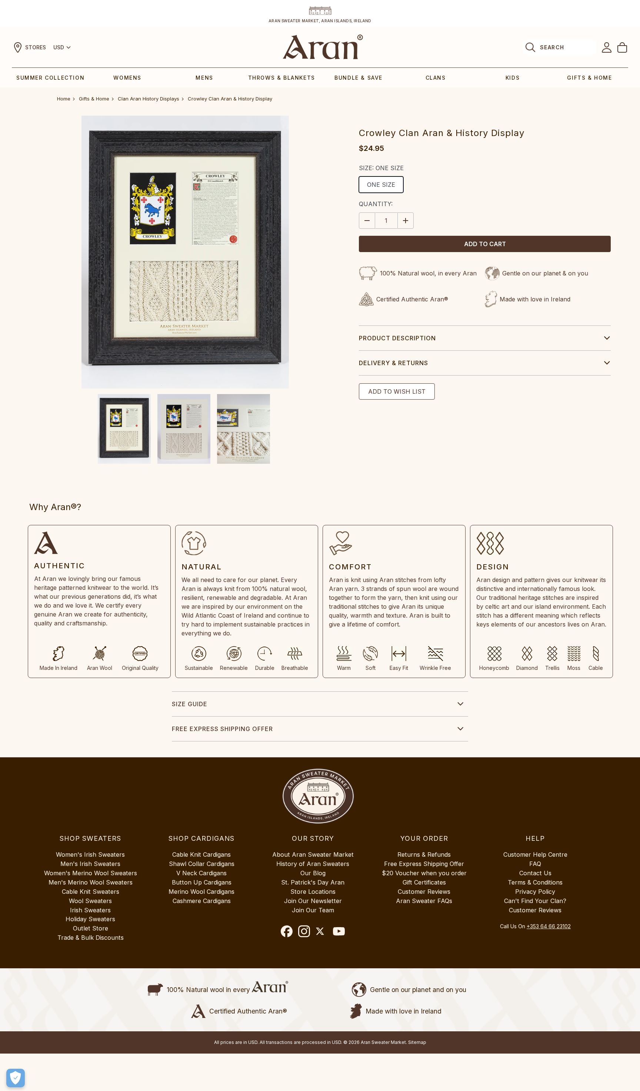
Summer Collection (50, 78)
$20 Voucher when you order (424, 873)
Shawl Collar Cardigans (201, 863)
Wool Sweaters (90, 901)
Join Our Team (313, 910)
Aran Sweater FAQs (424, 901)
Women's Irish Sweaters (90, 854)
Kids (513, 78)
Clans (436, 78)
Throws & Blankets (281, 78)
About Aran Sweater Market (313, 854)
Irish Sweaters (90, 910)
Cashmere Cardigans (202, 901)
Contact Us (535, 873)
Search (552, 47)
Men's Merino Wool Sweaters (91, 882)
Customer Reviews (424, 891)
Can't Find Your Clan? (535, 901)
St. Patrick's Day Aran (312, 882)
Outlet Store (90, 928)
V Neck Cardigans (201, 873)
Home (63, 99)
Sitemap (417, 1042)
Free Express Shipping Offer (222, 729)
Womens (127, 78)
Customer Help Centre (535, 854)
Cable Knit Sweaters (90, 891)
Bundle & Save (358, 78)
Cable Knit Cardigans (201, 854)
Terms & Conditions (535, 882)
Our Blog (313, 873)
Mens (204, 78)
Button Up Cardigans (201, 882)
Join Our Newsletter (313, 901)
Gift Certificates (424, 882)
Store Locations (313, 891)
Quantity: (376, 204)
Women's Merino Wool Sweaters (90, 873)
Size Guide (189, 704)
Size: (381, 168)
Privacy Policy (535, 891)
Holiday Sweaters (90, 919)
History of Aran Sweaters (312, 863)
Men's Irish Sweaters (90, 863)
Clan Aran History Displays (148, 99)
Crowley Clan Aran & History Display (230, 99)
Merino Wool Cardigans (201, 891)
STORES (35, 47)
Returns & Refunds (424, 854)
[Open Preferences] (15, 1078)
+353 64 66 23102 (549, 926)
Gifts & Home (589, 78)
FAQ (535, 863)
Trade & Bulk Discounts (90, 937)
